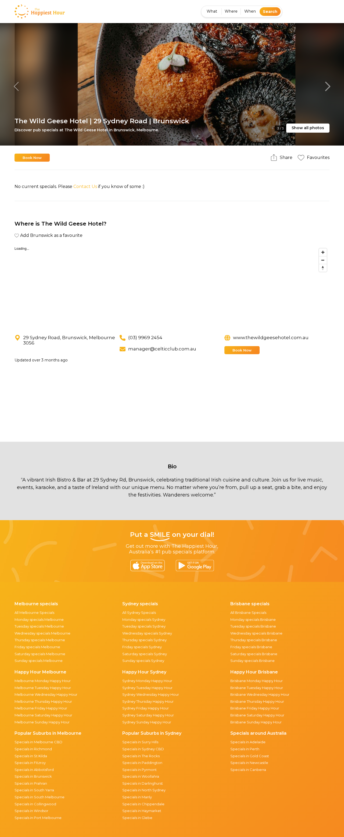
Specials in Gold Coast (249, 756)
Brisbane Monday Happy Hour (256, 681)
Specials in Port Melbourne (38, 818)
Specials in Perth (244, 749)
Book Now (32, 157)
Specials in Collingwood (35, 804)
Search (270, 11)
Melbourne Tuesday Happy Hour (43, 688)
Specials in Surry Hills (140, 742)
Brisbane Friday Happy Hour (254, 708)
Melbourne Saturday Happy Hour (43, 715)
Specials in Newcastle (249, 762)
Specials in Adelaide (248, 742)
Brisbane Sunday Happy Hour (256, 722)
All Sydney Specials (139, 612)
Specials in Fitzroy (30, 762)
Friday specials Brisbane (251, 647)
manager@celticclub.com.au (162, 349)
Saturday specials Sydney (144, 654)
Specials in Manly (137, 797)
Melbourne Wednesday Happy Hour (46, 694)
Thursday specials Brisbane (253, 640)
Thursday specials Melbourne (40, 640)
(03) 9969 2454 (145, 337)
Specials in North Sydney (144, 790)
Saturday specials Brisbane (253, 654)
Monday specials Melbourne (39, 619)
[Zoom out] (323, 260)
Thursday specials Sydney (144, 640)
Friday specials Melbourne (37, 647)
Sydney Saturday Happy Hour (148, 715)
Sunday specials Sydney (143, 660)
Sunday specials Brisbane (252, 660)
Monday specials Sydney (143, 619)
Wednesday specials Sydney (147, 633)
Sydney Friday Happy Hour (145, 708)
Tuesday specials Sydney (144, 626)
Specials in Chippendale (143, 804)
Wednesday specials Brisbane (256, 633)
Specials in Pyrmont (139, 769)
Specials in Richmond (33, 749)
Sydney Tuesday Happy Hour (147, 688)
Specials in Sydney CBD (143, 749)
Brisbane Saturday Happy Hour (257, 715)
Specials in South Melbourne (39, 797)
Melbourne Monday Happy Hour (43, 681)
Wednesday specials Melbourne (42, 633)
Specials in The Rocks (141, 756)
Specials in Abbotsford (34, 769)
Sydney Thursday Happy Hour (148, 701)
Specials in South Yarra (34, 790)
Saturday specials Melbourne (40, 654)
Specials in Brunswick (33, 776)
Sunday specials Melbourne (39, 660)
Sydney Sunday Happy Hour (146, 722)
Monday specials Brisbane (253, 619)
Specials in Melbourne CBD (38, 742)
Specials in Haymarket (141, 811)
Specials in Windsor (31, 811)
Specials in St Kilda (31, 756)
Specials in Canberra (248, 769)
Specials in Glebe (137, 818)
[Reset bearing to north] (323, 268)
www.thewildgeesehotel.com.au (271, 337)
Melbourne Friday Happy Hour (41, 708)
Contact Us (85, 186)
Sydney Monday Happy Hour (147, 681)
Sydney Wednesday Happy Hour (150, 694)
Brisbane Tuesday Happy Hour (256, 688)
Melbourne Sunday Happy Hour (42, 722)
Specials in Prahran (31, 783)
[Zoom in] (323, 252)
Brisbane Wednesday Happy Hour (259, 694)
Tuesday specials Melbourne (39, 626)
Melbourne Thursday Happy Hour (43, 701)
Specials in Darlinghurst (142, 783)
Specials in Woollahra (140, 776)
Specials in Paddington (142, 762)
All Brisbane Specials (248, 612)
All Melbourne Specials (34, 612)
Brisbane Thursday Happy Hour (257, 701)
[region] (172, 286)
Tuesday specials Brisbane (253, 626)
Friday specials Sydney (142, 647)
